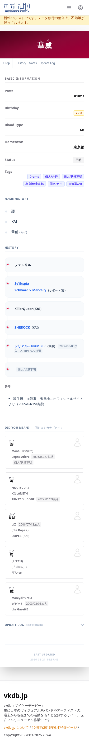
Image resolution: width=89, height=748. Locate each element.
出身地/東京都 (34, 184)
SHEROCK (22, 327)
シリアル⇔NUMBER (30, 346)
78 (79, 113)
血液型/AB (75, 184)
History (21, 63)
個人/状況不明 (73, 177)
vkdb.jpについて (16, 727)
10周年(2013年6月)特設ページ (54, 727)
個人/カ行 (51, 177)
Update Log (47, 63)
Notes (33, 63)
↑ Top (6, 63)
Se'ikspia (21, 283)
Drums (34, 177)
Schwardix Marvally (30, 290)
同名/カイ (56, 184)
